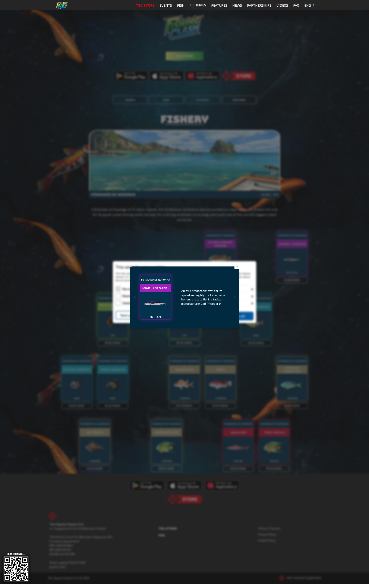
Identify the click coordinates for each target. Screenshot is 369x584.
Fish (180, 5)
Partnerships (259, 5)
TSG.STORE (145, 5)
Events (166, 5)
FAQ (296, 5)
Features (219, 5)
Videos (282, 5)
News (237, 5)
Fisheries (198, 5)
